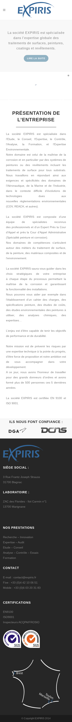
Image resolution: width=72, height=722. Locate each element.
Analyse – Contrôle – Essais (20, 552)
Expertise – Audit (13, 542)
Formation (9, 557)
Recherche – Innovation (18, 537)
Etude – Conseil (13, 547)
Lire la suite (36, 58)
